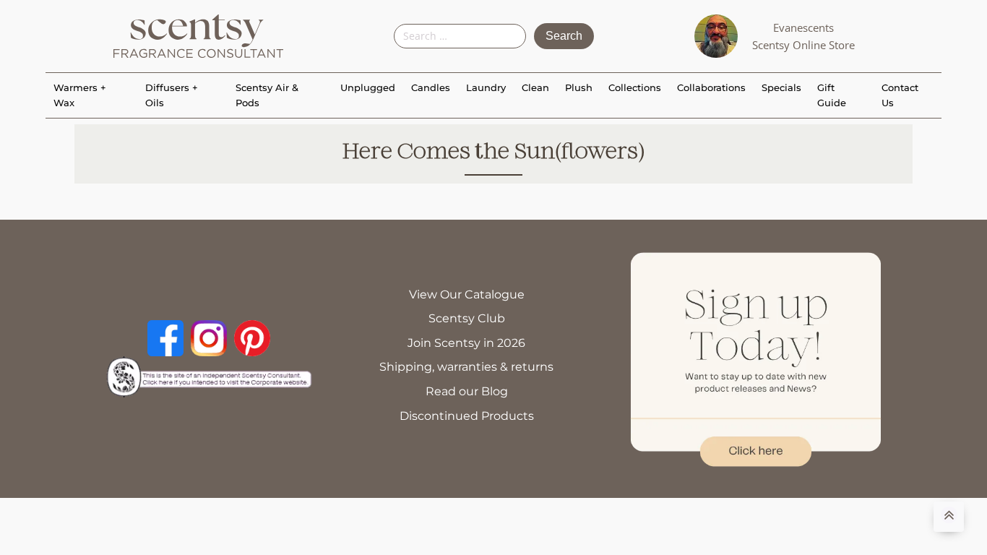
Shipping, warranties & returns (466, 367)
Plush (578, 87)
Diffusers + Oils (171, 95)
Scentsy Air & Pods (267, 95)
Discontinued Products (467, 416)
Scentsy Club (466, 318)
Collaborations (711, 87)
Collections (634, 87)
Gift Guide (831, 95)
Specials (781, 87)
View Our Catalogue (467, 294)
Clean (535, 87)
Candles (430, 87)
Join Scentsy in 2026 (466, 343)
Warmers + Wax (79, 95)
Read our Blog (467, 391)
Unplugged (367, 87)
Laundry (486, 87)
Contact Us (900, 95)
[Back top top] (949, 517)
